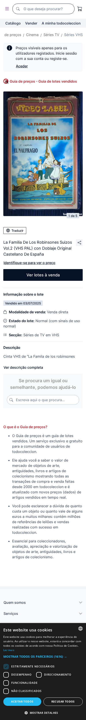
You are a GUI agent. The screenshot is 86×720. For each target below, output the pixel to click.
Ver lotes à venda (43, 275)
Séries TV (51, 34)
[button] (43, 656)
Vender (31, 23)
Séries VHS (73, 34)
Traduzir (17, 230)
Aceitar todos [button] (22, 701)
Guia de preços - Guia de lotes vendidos (43, 81)
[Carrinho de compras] (79, 9)
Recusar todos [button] (63, 701)
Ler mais (8, 650)
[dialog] (43, 671)
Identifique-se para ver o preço (29, 262)
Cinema (32, 34)
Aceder (22, 66)
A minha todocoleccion (61, 23)
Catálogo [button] (13, 23)
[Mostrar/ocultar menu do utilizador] (6, 9)
